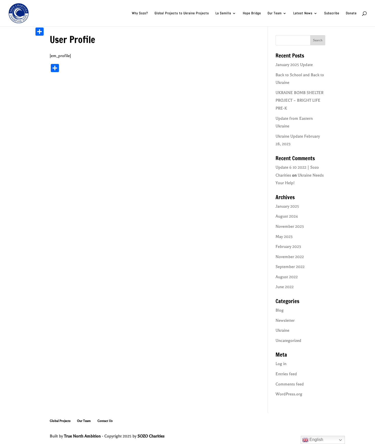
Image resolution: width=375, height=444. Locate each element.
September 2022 (290, 266)
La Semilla (223, 13)
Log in (281, 363)
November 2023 (290, 226)
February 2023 (288, 246)
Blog (280, 310)
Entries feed (286, 374)
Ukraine (282, 330)
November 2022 (290, 256)
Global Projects (60, 421)
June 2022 (285, 287)
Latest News (302, 13)
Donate (351, 13)
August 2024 (287, 216)
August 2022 (287, 277)
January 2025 (287, 206)
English (315, 439)
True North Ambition (82, 436)
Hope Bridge (252, 13)
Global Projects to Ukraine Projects (182, 13)
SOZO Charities (151, 436)
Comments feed (290, 384)
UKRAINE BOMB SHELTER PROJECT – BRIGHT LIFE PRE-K (299, 100)
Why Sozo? (140, 13)
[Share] (39, 31)
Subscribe (331, 13)
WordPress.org (289, 394)
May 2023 (284, 236)
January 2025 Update (294, 64)
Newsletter (285, 320)
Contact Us (104, 421)
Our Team (275, 13)
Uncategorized (288, 340)
